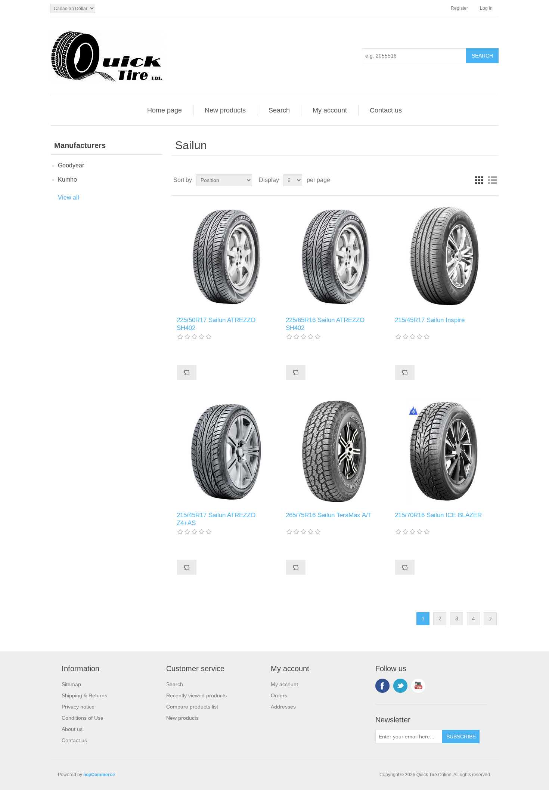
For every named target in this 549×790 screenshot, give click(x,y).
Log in (486, 8)
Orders (279, 695)
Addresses (283, 707)
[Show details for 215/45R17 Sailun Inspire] (444, 256)
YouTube (418, 686)
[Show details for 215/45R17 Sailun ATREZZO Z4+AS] (226, 451)
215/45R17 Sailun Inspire (430, 320)
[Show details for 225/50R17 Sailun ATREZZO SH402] (226, 256)
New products (225, 110)
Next (490, 618)
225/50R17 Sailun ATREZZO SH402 (216, 324)
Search (279, 110)
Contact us (386, 110)
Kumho (67, 179)
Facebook (382, 686)
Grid (478, 180)
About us (72, 729)
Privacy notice (78, 707)
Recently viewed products (196, 695)
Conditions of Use (82, 718)
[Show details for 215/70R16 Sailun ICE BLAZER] (444, 451)
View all (68, 197)
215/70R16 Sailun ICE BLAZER (438, 515)
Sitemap (71, 684)
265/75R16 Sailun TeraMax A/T (329, 515)
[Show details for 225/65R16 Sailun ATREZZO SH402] (335, 256)
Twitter (400, 686)
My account (330, 110)
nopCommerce (99, 774)
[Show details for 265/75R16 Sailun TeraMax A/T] (335, 451)
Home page (164, 110)
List (492, 180)
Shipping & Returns (84, 695)
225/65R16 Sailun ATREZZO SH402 (325, 324)
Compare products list (192, 707)
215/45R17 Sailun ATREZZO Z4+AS (216, 519)
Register (459, 8)
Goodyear (71, 165)
